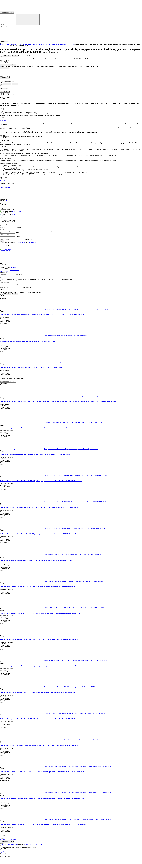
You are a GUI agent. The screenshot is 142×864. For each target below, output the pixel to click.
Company (18, 227)
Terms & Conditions (5, 844)
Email (17, 232)
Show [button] (10, 211)
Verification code (27, 239)
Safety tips (2, 180)
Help (6, 839)
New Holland (68, 44)
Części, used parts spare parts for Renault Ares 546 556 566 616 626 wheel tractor (27, 341)
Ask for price (4, 88)
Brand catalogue (39, 844)
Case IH (29, 44)
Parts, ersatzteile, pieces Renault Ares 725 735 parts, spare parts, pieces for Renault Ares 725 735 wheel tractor (37, 692)
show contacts (12, 117)
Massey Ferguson (60, 44)
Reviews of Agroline (29, 844)
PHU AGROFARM (5, 187)
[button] (71, 34)
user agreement (31, 242)
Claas (33, 44)
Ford (47, 44)
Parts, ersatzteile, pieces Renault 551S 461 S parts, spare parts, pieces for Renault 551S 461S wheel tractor (36, 560)
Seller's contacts (12, 839)
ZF (73, 44)
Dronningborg (38, 44)
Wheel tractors (4, 837)
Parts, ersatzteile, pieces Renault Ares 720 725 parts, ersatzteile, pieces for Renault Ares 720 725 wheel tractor (37, 428)
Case (25, 44)
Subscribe (3, 383)
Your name (19, 226)
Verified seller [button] (3, 199)
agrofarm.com (3, 216)
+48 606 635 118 (16, 211)
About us (2, 839)
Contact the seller (5, 77)
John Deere (52, 44)
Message (18, 236)
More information (4, 271)
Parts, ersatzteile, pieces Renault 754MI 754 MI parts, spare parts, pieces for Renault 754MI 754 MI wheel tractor (37, 586)
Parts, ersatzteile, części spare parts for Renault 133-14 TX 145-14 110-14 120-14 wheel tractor (31, 367)
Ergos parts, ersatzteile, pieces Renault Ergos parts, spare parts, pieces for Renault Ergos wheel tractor (35, 454)
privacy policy (21, 242)
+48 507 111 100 (16, 214)
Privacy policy (14, 844)
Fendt (44, 44)
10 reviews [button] (3, 204)
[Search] (28, 19)
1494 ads (7, 200)
